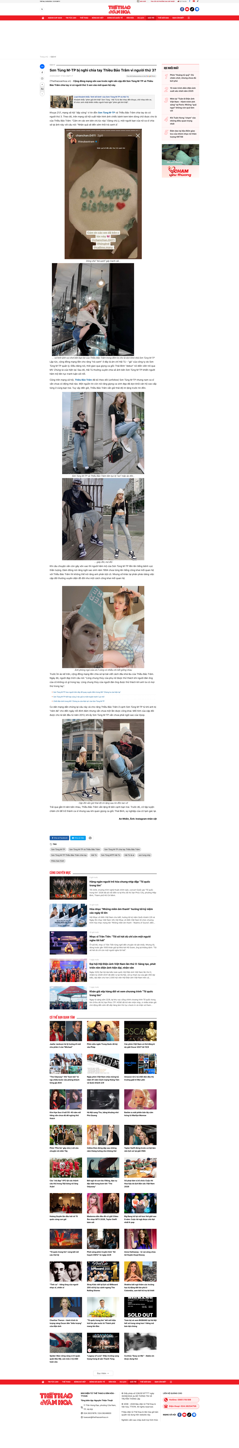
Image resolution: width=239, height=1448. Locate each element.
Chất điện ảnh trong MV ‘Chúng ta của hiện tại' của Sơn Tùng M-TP (79, 701)
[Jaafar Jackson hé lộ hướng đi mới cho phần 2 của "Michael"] (66, 1031)
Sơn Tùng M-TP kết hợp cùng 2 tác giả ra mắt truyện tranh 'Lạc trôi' (79, 697)
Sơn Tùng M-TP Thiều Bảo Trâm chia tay (69, 855)
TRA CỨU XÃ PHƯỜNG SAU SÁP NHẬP (163, 1)
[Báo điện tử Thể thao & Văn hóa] (119, 9)
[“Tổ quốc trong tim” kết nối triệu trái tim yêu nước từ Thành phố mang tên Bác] (103, 1307)
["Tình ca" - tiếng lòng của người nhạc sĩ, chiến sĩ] (66, 1271)
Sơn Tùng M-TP (58, 849)
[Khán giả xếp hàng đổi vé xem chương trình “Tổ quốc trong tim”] (68, 998)
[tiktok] (192, 9)
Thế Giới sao (163, 18)
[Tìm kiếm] (42, 9)
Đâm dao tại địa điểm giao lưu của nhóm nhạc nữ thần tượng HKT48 (183, 134)
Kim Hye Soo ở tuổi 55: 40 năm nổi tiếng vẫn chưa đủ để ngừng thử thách (65, 1115)
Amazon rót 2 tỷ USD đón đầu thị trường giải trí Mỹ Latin (139, 1078)
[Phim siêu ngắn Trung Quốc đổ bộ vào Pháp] (103, 1031)
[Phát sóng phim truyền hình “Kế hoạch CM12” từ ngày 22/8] (103, 1239)
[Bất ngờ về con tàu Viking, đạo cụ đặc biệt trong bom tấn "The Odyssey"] (103, 1168)
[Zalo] (197, 9)
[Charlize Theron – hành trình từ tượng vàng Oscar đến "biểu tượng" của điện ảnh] (66, 1307)
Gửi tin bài (183, 1)
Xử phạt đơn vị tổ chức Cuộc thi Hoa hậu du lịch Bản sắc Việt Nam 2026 (139, 1183)
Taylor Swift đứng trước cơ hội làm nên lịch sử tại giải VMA (140, 1149)
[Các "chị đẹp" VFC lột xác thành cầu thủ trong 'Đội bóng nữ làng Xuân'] (66, 1168)
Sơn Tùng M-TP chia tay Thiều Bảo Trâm (122, 849)
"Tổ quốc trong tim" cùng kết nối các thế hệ (64, 1253)
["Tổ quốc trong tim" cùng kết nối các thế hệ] (66, 1239)
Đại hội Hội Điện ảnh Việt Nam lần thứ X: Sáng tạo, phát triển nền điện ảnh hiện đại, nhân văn (123, 965)
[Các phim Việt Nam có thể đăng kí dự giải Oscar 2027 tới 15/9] (140, 1031)
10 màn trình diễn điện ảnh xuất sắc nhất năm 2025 (183, 89)
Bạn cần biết (178, 18)
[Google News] (141, 77)
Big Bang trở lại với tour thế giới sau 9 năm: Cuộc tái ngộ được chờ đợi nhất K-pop (140, 1219)
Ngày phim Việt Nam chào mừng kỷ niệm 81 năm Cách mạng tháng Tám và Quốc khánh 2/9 (103, 1080)
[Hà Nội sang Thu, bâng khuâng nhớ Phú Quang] (103, 1099)
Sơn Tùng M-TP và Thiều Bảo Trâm (84, 849)
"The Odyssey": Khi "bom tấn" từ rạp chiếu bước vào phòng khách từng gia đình (64, 1080)
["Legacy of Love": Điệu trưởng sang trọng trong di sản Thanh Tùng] (103, 1343)
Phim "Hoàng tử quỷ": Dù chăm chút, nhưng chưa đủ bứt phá (183, 78)
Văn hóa (130, 18)
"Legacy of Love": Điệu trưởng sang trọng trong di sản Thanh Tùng (103, 1357)
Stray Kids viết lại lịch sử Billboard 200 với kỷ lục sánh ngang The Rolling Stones (102, 1287)
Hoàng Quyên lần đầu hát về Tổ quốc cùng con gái (64, 1217)
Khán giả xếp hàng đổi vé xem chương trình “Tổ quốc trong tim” (121, 993)
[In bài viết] (42, 78)
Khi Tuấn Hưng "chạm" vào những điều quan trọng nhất (183, 120)
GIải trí (151, 18)
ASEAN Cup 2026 (55, 18)
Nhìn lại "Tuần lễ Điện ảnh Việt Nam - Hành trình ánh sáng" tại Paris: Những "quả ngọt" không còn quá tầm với (183, 104)
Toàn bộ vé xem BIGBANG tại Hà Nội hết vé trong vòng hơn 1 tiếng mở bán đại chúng (140, 1323)
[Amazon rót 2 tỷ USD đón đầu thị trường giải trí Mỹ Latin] (140, 1064)
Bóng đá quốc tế (115, 18)
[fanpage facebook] (182, 9)
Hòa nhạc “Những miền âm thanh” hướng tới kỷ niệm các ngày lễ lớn (121, 911)
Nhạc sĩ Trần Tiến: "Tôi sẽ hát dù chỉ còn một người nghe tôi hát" (120, 938)
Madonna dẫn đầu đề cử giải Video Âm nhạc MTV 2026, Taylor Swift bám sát (102, 1219)
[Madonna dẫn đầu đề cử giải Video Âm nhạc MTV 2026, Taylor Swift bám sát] (103, 1203)
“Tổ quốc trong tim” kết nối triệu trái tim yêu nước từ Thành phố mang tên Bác (101, 1323)
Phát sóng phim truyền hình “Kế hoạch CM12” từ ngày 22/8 (101, 1253)
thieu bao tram (57, 861)
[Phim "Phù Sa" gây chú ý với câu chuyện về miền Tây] (66, 1135)
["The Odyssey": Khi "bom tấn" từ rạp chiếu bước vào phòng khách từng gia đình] (66, 1064)
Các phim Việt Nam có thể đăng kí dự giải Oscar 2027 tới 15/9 (139, 1045)
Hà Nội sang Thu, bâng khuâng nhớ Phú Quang (103, 1114)
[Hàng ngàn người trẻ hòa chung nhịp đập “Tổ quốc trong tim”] (68, 888)
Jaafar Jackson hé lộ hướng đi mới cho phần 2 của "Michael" (65, 1045)
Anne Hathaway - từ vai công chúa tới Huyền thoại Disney (140, 1253)
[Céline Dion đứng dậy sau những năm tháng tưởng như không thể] (103, 1135)
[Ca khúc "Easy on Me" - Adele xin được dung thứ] (140, 1343)
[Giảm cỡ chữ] (42, 94)
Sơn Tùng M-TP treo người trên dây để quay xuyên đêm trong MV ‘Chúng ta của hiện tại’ (87, 692)
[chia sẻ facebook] (42, 72)
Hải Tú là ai (129, 855)
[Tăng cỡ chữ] (42, 84)
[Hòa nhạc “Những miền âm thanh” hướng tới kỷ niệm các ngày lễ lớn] (68, 915)
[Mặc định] (42, 89)
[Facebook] (189, 1)
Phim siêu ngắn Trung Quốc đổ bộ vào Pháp (102, 1045)
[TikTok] (198, 1)
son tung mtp (144, 855)
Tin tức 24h (71, 18)
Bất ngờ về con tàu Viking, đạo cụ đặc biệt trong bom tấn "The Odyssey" (102, 1183)
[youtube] (187, 9)
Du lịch (141, 18)
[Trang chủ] (43, 17)
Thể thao (84, 18)
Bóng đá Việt (98, 18)
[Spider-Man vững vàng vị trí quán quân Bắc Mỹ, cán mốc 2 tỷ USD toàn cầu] (66, 1343)
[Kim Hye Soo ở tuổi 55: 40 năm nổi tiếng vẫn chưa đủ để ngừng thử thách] (66, 1099)
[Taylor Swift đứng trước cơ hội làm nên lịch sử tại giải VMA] (140, 1135)
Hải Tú (94, 855)
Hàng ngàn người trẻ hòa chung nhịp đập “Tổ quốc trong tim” (120, 883)
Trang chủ (44, 57)
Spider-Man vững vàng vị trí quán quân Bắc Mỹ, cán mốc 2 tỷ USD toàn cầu (65, 1359)
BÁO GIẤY (143, 1)
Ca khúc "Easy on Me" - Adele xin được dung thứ (139, 1357)
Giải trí (53, 57)
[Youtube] (194, 1)
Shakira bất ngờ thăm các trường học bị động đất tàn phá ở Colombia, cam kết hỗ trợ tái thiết (139, 1287)
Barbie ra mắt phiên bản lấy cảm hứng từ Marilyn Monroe (138, 1114)
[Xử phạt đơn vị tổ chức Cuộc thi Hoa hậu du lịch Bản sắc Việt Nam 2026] (140, 1168)
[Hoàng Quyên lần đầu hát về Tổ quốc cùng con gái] (66, 1203)
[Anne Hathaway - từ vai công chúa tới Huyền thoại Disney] (140, 1239)
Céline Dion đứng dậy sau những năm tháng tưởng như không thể (102, 1149)
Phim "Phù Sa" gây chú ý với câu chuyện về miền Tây (64, 1149)
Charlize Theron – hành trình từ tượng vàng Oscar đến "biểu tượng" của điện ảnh (66, 1323)
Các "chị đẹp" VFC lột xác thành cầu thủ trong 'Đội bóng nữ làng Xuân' (64, 1183)
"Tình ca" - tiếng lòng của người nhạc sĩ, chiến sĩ (64, 1286)
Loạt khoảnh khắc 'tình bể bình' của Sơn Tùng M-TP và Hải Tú (101, 97)
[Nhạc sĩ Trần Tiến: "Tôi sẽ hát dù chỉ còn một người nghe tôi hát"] (68, 943)
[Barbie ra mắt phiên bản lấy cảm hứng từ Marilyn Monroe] (140, 1099)
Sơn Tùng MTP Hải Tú (110, 855)
